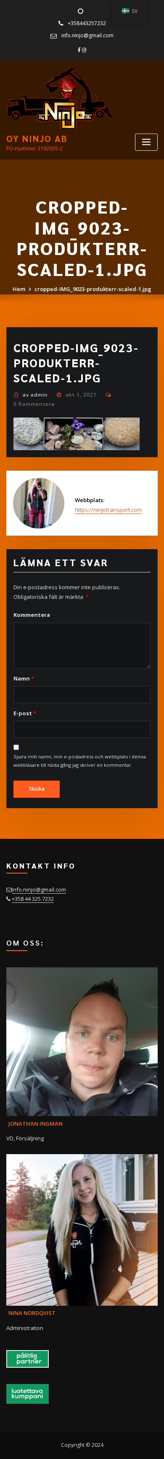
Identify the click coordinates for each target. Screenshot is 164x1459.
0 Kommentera (34, 403)
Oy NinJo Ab (37, 138)
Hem (19, 289)
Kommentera (31, 615)
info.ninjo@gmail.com (87, 35)
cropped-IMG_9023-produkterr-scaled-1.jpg (92, 289)
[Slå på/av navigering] (146, 142)
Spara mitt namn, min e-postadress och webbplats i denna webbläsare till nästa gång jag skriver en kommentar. (79, 760)
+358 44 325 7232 (33, 898)
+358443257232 (87, 23)
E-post (24, 713)
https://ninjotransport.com (108, 509)
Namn (23, 678)
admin (35, 394)
